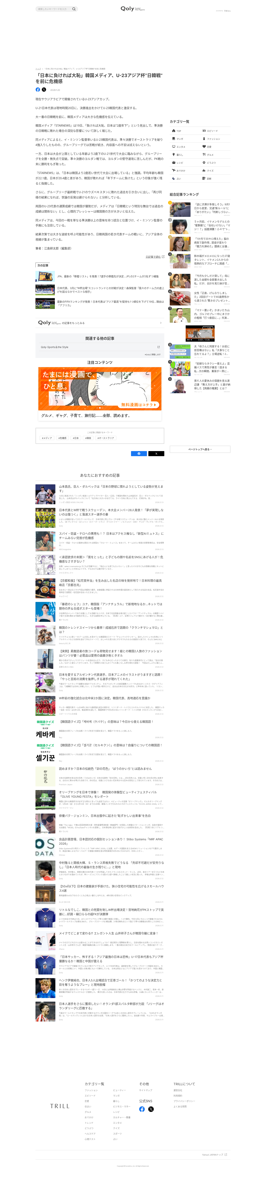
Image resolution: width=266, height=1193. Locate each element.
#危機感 (62, 443)
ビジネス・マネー (121, 1112)
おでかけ (89, 1123)
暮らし (116, 1106)
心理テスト (90, 1144)
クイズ (116, 1134)
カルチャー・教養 (121, 1123)
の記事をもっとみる (73, 322)
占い (115, 1144)
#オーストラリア (106, 443)
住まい (88, 1112)
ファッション (91, 1096)
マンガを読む (208, 328)
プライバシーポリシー (184, 1106)
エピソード (90, 1101)
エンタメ (117, 1128)
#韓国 (88, 443)
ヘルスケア (90, 1139)
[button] (73, 9)
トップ (38, 69)
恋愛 (87, 1106)
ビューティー (119, 1096)
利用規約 (178, 1101)
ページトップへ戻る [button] (199, 449)
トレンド (89, 1128)
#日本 (76, 443)
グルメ (88, 1117)
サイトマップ (145, 1096)
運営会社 (178, 1096)
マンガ (116, 1101)
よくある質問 (180, 1112)
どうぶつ (89, 1134)
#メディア (47, 443)
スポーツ (117, 1139)
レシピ (116, 1117)
